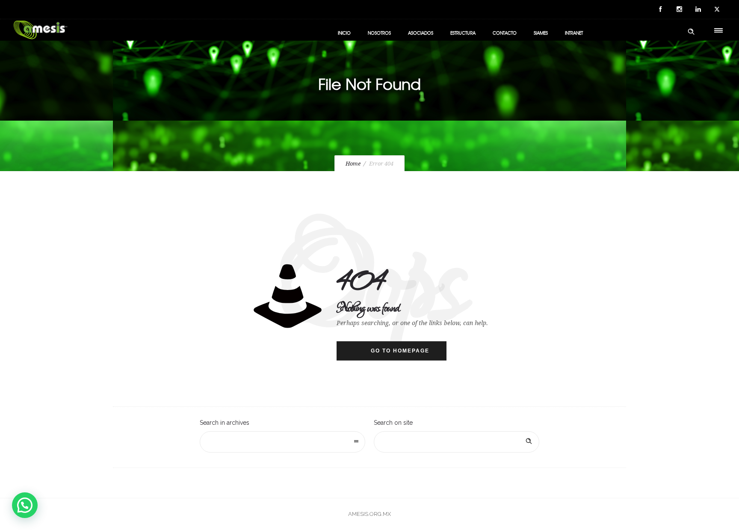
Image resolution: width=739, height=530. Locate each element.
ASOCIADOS (420, 33)
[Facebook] (660, 9)
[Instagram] (679, 9)
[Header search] (691, 32)
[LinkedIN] (698, 9)
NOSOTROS (379, 33)
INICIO (344, 33)
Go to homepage (400, 351)
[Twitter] (716, 9)
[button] (25, 505)
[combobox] (282, 442)
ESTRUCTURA (463, 33)
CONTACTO (505, 33)
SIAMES (541, 33)
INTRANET (574, 33)
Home (353, 163)
